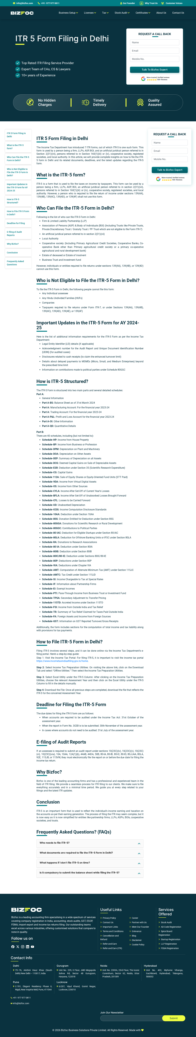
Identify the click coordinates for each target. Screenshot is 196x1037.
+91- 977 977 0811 (50, 3)
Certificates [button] (142, 12)
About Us (161, 12)
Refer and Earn (109, 944)
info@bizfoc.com (24, 3)
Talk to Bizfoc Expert (169, 169)
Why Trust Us (151, 3)
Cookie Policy (137, 944)
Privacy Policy (109, 918)
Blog (133, 935)
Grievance (136, 931)
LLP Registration (168, 944)
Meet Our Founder (140, 927)
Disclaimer (136, 940)
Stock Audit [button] (121, 12)
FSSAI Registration (169, 948)
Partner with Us (139, 922)
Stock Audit (166, 922)
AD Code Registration (170, 927)
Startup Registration (170, 939)
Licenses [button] (89, 12)
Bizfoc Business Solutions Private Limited (83, 1030)
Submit (174, 1018)
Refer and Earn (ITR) (112, 948)
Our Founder (129, 3)
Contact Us (178, 12)
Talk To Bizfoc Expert (155, 69)
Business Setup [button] (67, 12)
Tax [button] (104, 12)
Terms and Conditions (112, 931)
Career (134, 918)
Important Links (110, 927)
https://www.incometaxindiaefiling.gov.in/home (62, 661)
